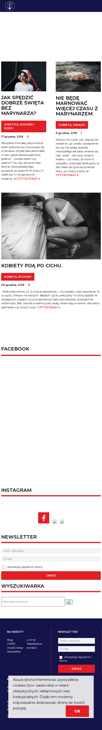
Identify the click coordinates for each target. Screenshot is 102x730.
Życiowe (24, 276)
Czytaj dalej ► (29, 178)
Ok (77, 711)
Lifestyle (11, 124)
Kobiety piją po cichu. (31, 265)
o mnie (31, 640)
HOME (11, 643)
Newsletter (14, 651)
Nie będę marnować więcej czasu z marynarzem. (77, 106)
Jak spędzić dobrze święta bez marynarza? (22, 105)
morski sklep (15, 647)
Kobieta (65, 125)
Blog (10, 640)
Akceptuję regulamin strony (25, 567)
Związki (79, 125)
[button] (69, 602)
